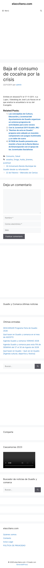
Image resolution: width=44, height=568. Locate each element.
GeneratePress (22, 564)
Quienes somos (9, 534)
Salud (17, 156)
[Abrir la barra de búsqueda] (41, 11)
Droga (16, 159)
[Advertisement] (22, 37)
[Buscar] (38, 366)
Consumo (10, 156)
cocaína (9, 159)
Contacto (7, 538)
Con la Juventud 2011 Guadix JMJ (24, 127)
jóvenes (29, 159)
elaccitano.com (22, 3)
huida (22, 159)
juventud (7, 163)
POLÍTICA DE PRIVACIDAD (14, 545)
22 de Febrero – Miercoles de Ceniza (22, 173)
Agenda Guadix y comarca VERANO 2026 (21, 341)
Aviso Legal (8, 542)
